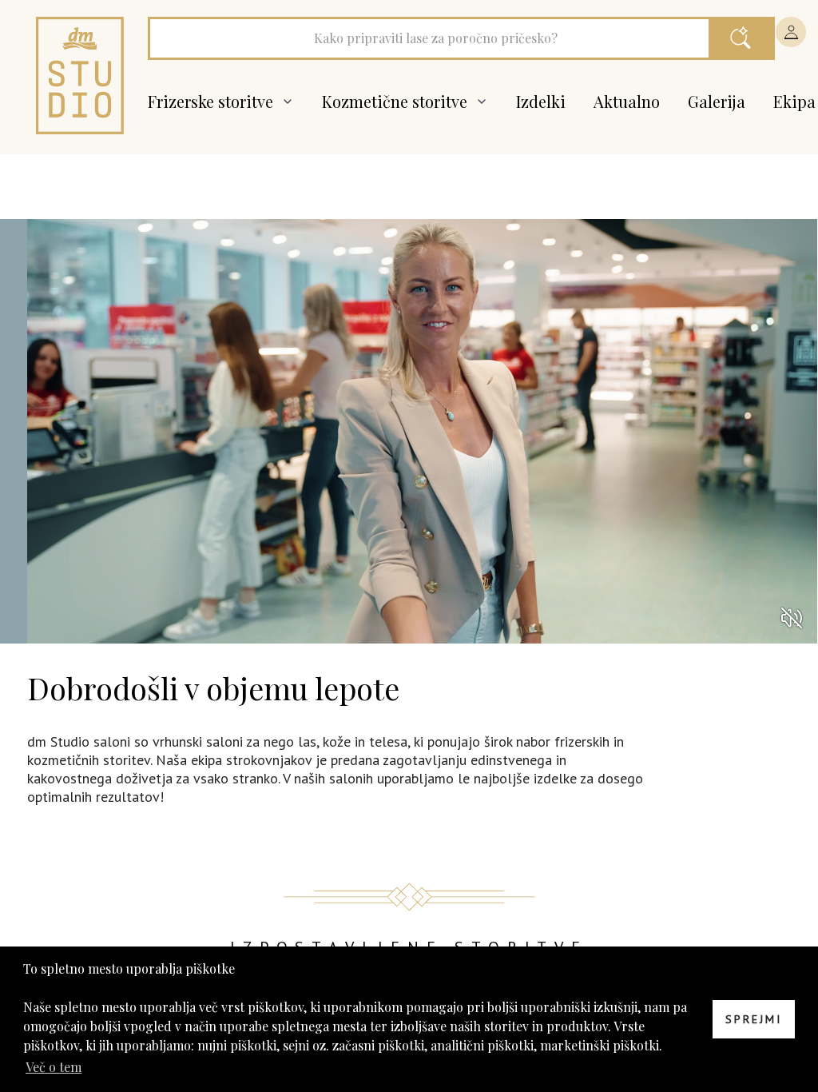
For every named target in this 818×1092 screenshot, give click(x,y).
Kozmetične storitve (396, 101)
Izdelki (541, 101)
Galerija (716, 101)
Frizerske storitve (212, 101)
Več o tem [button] (53, 1066)
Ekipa (794, 101)
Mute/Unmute (791, 618)
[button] (791, 32)
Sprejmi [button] (753, 1019)
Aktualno (627, 101)
